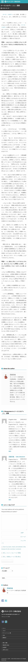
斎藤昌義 (10, 588)
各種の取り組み (6, 645)
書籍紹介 (4, 637)
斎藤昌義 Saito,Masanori (17, 457)
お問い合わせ (5, 649)
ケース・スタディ (8, 14)
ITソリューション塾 (7, 633)
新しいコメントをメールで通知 (12, 553)
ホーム (4, 628)
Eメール (23, 536)
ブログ (4, 630)
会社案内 (4, 647)
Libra (4, 635)
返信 (10, 451)
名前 (22, 532)
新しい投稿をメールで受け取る (12, 556)
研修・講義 (5, 642)
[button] (2, 2)
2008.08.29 (5, 8)
